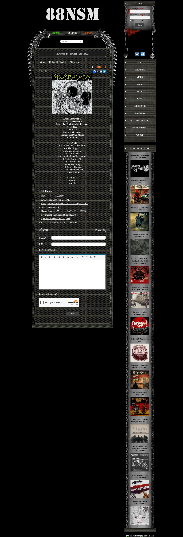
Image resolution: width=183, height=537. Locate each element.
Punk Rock (65, 62)
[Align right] (63, 257)
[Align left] (55, 257)
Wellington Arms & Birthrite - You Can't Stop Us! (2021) (65, 203)
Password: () (137, 15)
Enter (140, 25)
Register (140, 9)
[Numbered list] (72, 257)
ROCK (51, 62)
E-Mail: (133, 9)
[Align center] (59, 257)
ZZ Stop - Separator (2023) (52, 196)
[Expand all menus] (125, 55)
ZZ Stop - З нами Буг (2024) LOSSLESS (59, 222)
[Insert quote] (83, 257)
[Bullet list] (68, 257)
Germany (75, 62)
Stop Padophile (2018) (50, 207)
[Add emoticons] (77, 257)
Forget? (142, 15)
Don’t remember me (139, 21)
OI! (56, 62)
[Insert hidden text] (95, 257)
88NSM (44, 71)
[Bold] (42, 257)
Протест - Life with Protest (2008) (55, 218)
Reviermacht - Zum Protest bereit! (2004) (58, 215)
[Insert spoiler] (91, 257)
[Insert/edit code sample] (87, 257)
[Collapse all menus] (152, 55)
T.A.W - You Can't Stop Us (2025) (55, 200)
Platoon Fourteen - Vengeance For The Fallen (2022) (63, 211)
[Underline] (50, 257)
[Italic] (46, 257)
